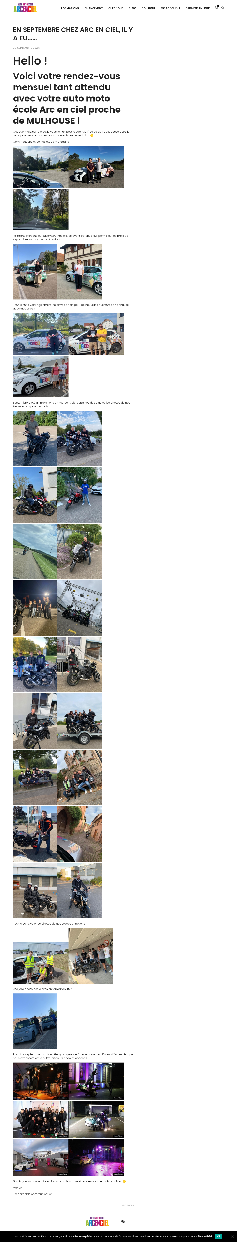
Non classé (128, 1205)
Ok (219, 1236)
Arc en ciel (62, 109)
